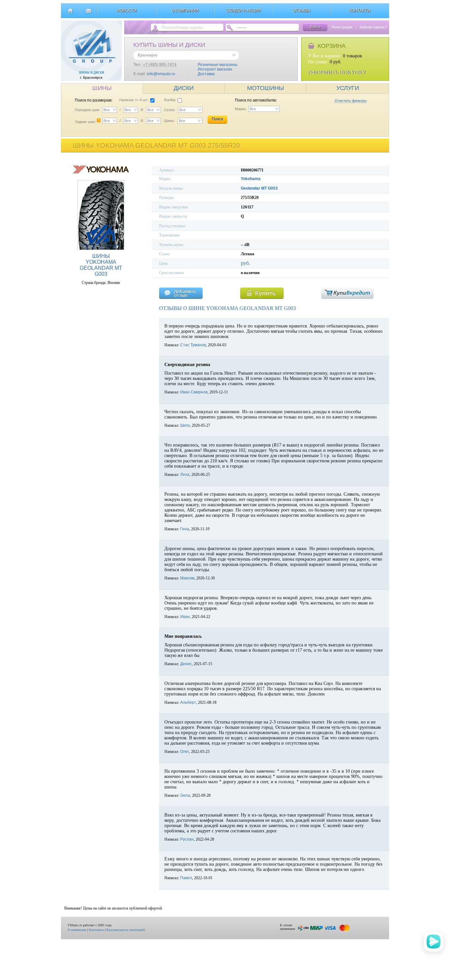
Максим (187, 578)
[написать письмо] (88, 13)
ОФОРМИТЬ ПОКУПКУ (337, 72)
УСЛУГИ (347, 88)
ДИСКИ (184, 88)
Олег (184, 751)
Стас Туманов (193, 345)
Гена (184, 529)
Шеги (185, 425)
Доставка (206, 74)
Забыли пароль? (373, 27)
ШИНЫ (102, 88)
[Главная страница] (70, 13)
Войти (315, 27)
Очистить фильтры (351, 101)
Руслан (187, 839)
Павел (186, 878)
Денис (186, 664)
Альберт (188, 702)
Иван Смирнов (194, 392)
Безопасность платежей (125, 930)
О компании (77, 930)
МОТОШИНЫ (265, 88)
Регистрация (341, 27)
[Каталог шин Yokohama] (101, 172)
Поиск (217, 119)
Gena (185, 795)
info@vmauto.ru (161, 74)
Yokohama (251, 178)
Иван (185, 616)
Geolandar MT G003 (259, 188)
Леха (184, 474)
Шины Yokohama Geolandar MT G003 (101, 265)
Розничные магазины (218, 64)
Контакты (96, 930)
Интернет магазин (215, 69)
